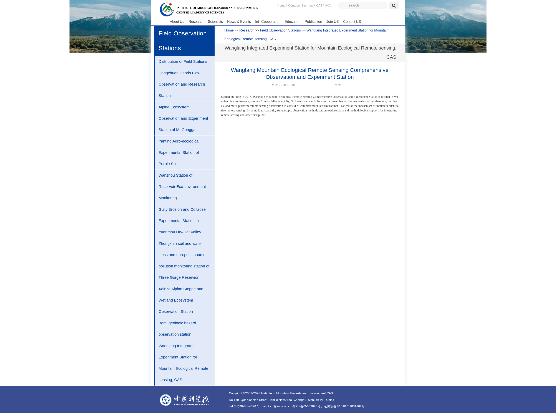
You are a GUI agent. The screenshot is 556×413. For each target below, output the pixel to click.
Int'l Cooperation (267, 21)
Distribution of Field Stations (183, 61)
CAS (319, 5)
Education (292, 21)
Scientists (215, 21)
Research (196, 21)
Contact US (352, 21)
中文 (328, 5)
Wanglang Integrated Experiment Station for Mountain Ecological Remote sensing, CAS (183, 363)
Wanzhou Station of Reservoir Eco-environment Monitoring (182, 186)
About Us (177, 21)
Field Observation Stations (280, 30)
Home (281, 5)
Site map (307, 5)
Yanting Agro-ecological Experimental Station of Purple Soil (179, 152)
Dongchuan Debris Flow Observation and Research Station (182, 84)
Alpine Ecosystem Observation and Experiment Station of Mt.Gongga (183, 118)
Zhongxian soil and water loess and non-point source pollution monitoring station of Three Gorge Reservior (184, 260)
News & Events (239, 21)
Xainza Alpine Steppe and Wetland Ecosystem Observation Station (181, 300)
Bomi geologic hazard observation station (177, 329)
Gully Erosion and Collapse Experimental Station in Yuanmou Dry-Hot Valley (182, 220)
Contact (293, 5)
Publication (313, 21)
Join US (332, 21)
